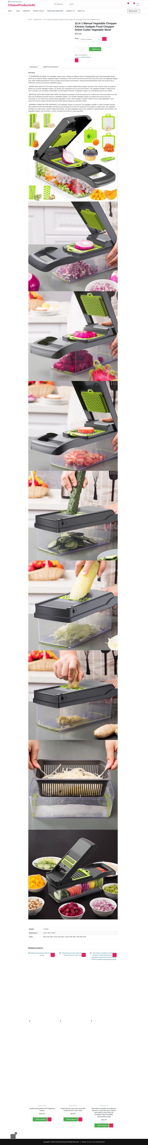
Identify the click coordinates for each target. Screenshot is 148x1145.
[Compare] (76, 60)
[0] (13, 1136)
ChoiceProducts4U (21, 5)
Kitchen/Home (38, 19)
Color (77, 38)
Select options (41, 1119)
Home (30, 19)
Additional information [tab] (50, 67)
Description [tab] (34, 67)
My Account (133, 11)
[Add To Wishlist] (104, 39)
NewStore (90, 1142)
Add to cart (96, 49)
